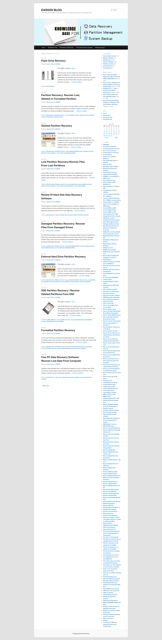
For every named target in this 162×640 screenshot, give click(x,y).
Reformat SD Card (108, 505)
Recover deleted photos (110, 473)
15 (106, 132)
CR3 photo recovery (109, 218)
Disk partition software (109, 244)
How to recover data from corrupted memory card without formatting (111, 335)
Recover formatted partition (111, 489)
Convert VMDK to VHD (109, 212)
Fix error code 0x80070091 (110, 277)
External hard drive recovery (111, 269)
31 (111, 136)
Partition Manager (51, 320)
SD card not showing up (110, 511)
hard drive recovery (83, 215)
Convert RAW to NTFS (109, 210)
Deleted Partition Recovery (56, 125)
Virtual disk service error (110, 594)
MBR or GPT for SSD (109, 394)
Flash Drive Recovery (53, 60)
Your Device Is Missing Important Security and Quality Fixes (109, 624)
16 (109, 132)
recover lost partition (79, 186)
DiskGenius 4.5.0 (108, 248)
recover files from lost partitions (65, 186)
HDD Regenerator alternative (111, 297)
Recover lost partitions (109, 491)
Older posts (45, 385)
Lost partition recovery (109, 392)
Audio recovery (107, 164)
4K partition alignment (109, 146)
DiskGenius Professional (66, 47)
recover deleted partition (77, 320)
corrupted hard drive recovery (111, 216)
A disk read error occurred (110, 152)
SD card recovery (108, 513)
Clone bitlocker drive (109, 180)
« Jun (106, 137)
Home (43, 47)
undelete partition (58, 117)
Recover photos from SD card (111, 501)
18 (114, 132)
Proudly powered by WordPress (81, 633)
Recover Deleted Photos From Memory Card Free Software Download (111, 477)
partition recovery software (87, 115)
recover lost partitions (47, 117)
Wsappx (105, 620)
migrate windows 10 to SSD (111, 398)
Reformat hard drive (109, 503)
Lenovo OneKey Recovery (110, 388)
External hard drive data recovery (79, 280)
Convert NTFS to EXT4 (109, 208)
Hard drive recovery (108, 293)
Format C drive (107, 279)
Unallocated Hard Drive (109, 577)
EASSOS (58, 64)
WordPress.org (107, 119)
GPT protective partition (110, 289)
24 (111, 134)
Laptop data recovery (109, 386)
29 (106, 136)
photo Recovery (107, 66)
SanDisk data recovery (109, 509)
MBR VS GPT (107, 396)
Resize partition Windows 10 (111, 507)
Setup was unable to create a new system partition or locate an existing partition (112, 519)
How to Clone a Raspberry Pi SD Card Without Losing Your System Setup (111, 84)
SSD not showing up (109, 527)
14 (104, 132)
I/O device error (107, 380)
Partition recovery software (111, 410)
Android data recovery (109, 56)
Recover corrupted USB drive (111, 428)
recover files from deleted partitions (65, 153)
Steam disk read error (109, 529)
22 (106, 134)
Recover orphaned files (110, 495)
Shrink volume (107, 523)
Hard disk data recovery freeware (68, 215)
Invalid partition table (109, 384)
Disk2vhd (105, 246)
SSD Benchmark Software (110, 525)
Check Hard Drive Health (110, 174)
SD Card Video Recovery (110, 515)
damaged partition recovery (77, 246)
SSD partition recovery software (55, 321)
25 (114, 134)
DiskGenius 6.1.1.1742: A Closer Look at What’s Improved (110, 90)
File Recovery (107, 271)
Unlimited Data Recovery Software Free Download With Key (111, 584)
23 (109, 134)
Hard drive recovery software (111, 295)
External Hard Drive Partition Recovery (63, 256)
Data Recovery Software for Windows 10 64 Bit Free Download (111, 228)
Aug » (116, 137)
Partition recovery (60, 115)
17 (111, 132)
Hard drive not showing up (111, 291)
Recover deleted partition (110, 472)
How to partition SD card (110, 331)
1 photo (72, 68)
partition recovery (74, 115)
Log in (105, 113)
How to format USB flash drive (112, 315)
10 (111, 130)
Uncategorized (107, 68)
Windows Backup (100, 47)
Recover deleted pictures (110, 481)
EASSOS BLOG (51, 10)
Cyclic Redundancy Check (110, 222)
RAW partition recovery (109, 424)
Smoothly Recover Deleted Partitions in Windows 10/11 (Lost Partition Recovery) (111, 102)
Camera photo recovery (110, 172)
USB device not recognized (111, 590)
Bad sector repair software (110, 166)
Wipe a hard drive (108, 618)
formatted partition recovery (77, 346)
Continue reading (77, 82)
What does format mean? (110, 600)
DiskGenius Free (52, 47)
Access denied (107, 154)
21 (104, 134)
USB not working (108, 592)
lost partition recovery (75, 184)
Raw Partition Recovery (47, 248)
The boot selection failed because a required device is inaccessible (111, 533)
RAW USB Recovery (108, 426)
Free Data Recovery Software (84, 47)
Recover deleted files (109, 450)
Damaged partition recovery (111, 224)
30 (109, 136)
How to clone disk (108, 303)
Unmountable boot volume (111, 588)
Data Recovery (50, 86)
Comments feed (107, 117)
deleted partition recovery (76, 151)
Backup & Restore (108, 58)
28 (104, 136)
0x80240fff (106, 144)
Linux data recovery (109, 390)
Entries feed (106, 115)
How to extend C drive (109, 309)
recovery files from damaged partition (64, 248)
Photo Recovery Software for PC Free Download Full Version (111, 420)
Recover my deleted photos (111, 493)
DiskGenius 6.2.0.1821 (109, 250)
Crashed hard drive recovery (111, 220)
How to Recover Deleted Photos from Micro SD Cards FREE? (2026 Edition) (111, 76)
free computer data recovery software (69, 377)
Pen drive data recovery (110, 412)
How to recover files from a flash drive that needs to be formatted (111, 360)
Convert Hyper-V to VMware (111, 202)
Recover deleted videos (110, 483)
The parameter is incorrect (110, 555)
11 (114, 130)
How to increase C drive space (112, 321)
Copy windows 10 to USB (110, 214)
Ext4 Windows (107, 259)
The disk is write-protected (110, 537)
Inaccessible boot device (110, 382)
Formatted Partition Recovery (58, 330)
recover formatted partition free (65, 348)
